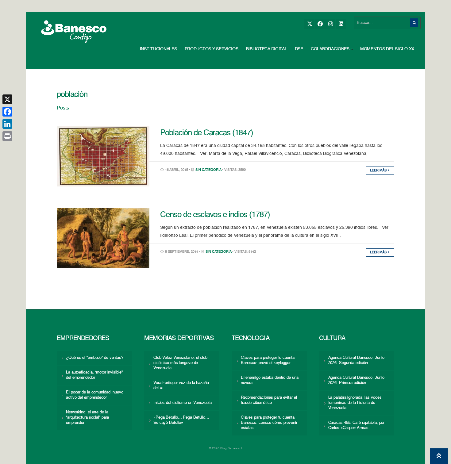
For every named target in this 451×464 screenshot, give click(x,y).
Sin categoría (208, 170)
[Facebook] (320, 24)
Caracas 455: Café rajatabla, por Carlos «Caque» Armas (356, 425)
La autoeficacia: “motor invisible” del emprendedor (94, 375)
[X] (309, 24)
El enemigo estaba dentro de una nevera (270, 380)
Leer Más (378, 170)
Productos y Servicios (211, 49)
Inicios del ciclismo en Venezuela (182, 403)
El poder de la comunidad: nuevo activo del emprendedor (94, 395)
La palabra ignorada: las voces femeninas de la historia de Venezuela (355, 403)
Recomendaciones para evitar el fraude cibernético (269, 400)
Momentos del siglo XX (387, 49)
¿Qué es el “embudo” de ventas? (94, 358)
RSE (299, 49)
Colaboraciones (330, 49)
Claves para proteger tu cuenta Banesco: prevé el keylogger (268, 360)
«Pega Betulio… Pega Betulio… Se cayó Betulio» (181, 420)
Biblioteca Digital (266, 49)
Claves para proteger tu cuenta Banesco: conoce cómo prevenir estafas (269, 423)
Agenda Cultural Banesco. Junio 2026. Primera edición (356, 380)
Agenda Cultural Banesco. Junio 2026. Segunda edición (356, 360)
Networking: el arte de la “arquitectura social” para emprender (87, 417)
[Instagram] (330, 24)
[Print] (7, 136)
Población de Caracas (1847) (206, 133)
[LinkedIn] (341, 24)
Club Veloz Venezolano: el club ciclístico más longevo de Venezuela (180, 363)
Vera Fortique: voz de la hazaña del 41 (181, 385)
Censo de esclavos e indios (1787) (215, 215)
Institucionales (158, 49)
